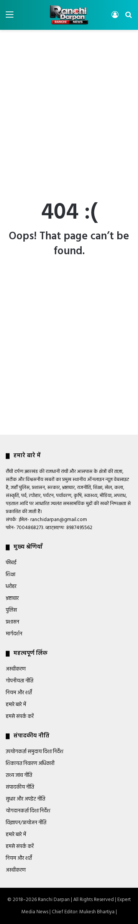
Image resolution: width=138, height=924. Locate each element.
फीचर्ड (11, 563)
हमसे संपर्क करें (20, 717)
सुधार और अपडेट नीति (25, 799)
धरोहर (11, 587)
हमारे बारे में (16, 705)
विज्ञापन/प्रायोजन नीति (26, 823)
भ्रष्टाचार (12, 598)
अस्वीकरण (16, 669)
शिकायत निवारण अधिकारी (30, 764)
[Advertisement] (69, 106)
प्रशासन (12, 622)
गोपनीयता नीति (19, 681)
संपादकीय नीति (20, 787)
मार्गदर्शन (14, 634)
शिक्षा (10, 575)
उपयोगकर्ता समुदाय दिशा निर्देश (34, 752)
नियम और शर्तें (19, 693)
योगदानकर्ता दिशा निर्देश (28, 811)
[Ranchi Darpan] (69, 14)
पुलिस (11, 610)
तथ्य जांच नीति (19, 775)
